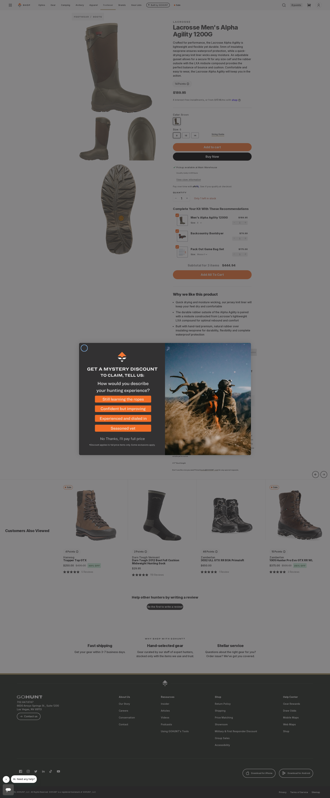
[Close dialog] (84, 348)
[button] (122, 400)
